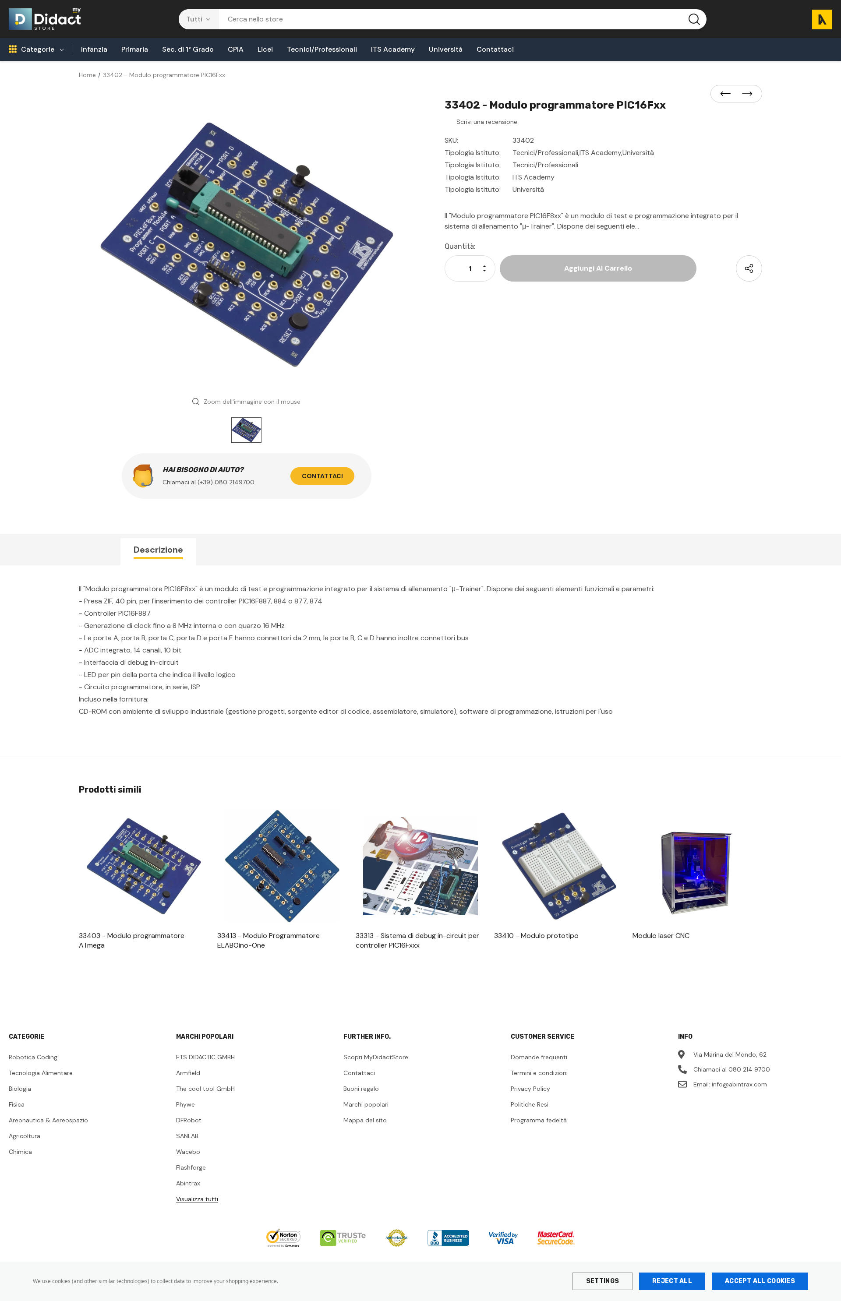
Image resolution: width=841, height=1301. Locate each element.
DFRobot (188, 1120)
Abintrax (188, 1183)
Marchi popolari (366, 1104)
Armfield (188, 1073)
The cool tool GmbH (205, 1089)
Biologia (20, 1089)
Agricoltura (24, 1136)
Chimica (20, 1152)
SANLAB (187, 1136)
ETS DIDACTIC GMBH (205, 1057)
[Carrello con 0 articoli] (818, 19)
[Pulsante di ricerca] (694, 19)
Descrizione (158, 549)
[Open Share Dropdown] (749, 268)
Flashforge (191, 1167)
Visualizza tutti (197, 1199)
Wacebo (188, 1152)
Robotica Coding (33, 1057)
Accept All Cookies (760, 1281)
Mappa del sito (365, 1120)
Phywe (185, 1104)
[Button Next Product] (744, 94)
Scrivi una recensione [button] (486, 122)
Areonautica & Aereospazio (48, 1120)
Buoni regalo (361, 1089)
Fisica (17, 1104)
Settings (602, 1281)
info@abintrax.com (739, 1084)
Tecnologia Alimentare (41, 1073)
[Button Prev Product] (728, 94)
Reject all (672, 1281)
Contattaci (322, 476)
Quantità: (460, 246)
